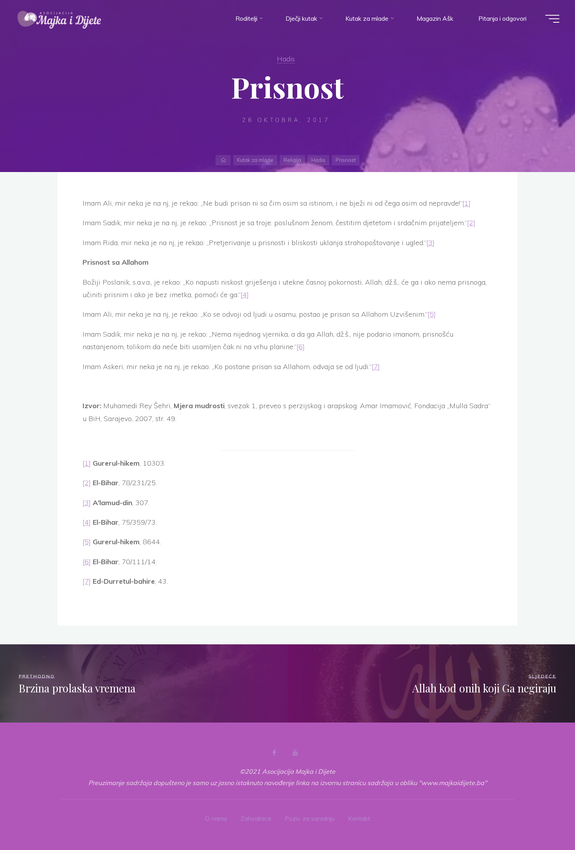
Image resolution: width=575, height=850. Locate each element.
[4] (245, 294)
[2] (471, 222)
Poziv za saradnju (309, 818)
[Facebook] (274, 752)
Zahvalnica (256, 818)
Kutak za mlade (255, 160)
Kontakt (359, 818)
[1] (466, 203)
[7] (376, 366)
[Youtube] (295, 752)
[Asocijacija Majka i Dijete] (59, 18)
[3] (430, 242)
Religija (292, 160)
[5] (432, 314)
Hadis (286, 58)
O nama (216, 818)
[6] (300, 346)
